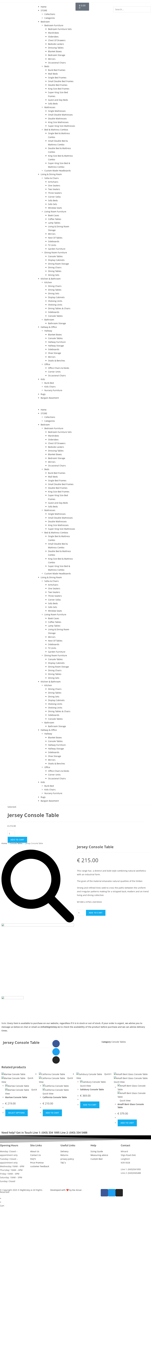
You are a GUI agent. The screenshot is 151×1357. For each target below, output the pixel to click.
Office (47, 364)
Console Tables (55, 256)
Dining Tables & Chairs (59, 308)
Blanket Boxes (55, 51)
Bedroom (45, 21)
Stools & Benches (56, 360)
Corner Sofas (54, 196)
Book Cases (53, 215)
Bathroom (49, 319)
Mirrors (51, 59)
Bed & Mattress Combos (56, 129)
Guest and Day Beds (58, 99)
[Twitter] (56, 1051)
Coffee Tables (54, 219)
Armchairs (53, 181)
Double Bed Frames (57, 85)
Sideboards (53, 241)
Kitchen (48, 282)
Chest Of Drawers (56, 40)
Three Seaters (55, 192)
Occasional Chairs (57, 62)
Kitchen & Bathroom (51, 278)
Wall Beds (53, 73)
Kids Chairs (50, 386)
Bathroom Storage (57, 323)
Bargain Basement (50, 397)
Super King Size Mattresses (61, 126)
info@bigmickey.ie (50, 1026)
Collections (49, 14)
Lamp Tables (54, 222)
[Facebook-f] (104, 1192)
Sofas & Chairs (51, 178)
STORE (44, 10)
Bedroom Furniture (53, 25)
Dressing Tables (56, 47)
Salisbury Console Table (92, 1089)
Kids (43, 379)
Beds (46, 66)
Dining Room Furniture (55, 252)
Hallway (48, 330)
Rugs (43, 394)
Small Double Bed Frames (60, 81)
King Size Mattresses (58, 122)
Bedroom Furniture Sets (60, 29)
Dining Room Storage (58, 263)
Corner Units (54, 371)
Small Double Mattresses (60, 114)
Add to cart (17, 839)
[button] (57, 404)
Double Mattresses (57, 118)
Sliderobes (53, 36)
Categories (49, 18)
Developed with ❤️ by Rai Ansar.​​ (66, 1190)
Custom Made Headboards (57, 170)
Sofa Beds (53, 103)
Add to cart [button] (52, 1113)
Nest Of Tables (55, 237)
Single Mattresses (57, 111)
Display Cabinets (56, 260)
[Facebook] (56, 1043)
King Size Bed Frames (58, 88)
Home (43, 6)
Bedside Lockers (56, 44)
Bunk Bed (49, 383)
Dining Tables (54, 271)
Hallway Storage (56, 345)
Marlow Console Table (16, 1097)
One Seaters (54, 185)
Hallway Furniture (57, 342)
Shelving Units (55, 301)
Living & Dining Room (51, 174)
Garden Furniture (56, 248)
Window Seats (55, 207)
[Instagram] (56, 1060)
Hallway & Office (49, 327)
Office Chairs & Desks (58, 368)
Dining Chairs (54, 267)
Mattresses (49, 107)
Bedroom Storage (56, 55)
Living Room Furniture (55, 211)
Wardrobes (53, 32)
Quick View (125, 1100)
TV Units (52, 245)
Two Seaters (54, 189)
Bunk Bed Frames (56, 70)
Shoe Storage (54, 353)
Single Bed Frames (57, 77)
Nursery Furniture (53, 390)
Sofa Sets (52, 204)
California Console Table (55, 1097)
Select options (16, 1113)
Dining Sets (53, 275)
